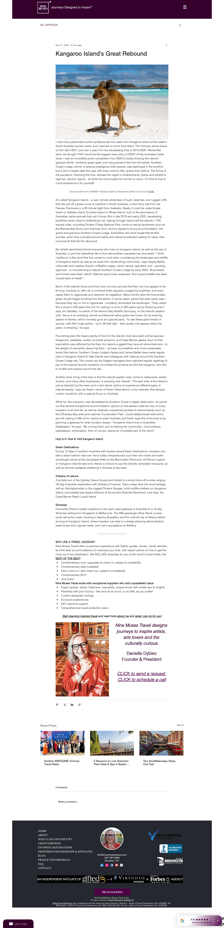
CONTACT (44, 868)
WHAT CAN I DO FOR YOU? (55, 839)
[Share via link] (79, 704)
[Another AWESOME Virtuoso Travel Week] (63, 743)
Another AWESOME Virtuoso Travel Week (62, 762)
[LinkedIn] (101, 865)
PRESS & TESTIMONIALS (54, 859)
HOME (42, 831)
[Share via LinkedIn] (72, 704)
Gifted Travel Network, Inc (64, 903)
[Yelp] (121, 865)
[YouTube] (116, 865)
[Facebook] (111, 865)
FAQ (40, 864)
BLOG (42, 855)
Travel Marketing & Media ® (121, 900)
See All (180, 725)
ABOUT (43, 835)
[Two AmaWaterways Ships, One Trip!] (161, 743)
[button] (185, 7)
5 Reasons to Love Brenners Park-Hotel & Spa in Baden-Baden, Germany (111, 762)
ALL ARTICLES (49, 24)
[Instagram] (106, 865)
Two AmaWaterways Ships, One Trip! (159, 762)
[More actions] (166, 45)
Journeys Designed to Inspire (71, 7)
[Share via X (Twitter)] (64, 704)
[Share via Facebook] (57, 704)
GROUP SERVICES (49, 843)
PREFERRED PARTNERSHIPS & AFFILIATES (60, 851)
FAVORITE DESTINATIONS (55, 847)
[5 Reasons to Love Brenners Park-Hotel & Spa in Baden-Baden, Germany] (112, 743)
